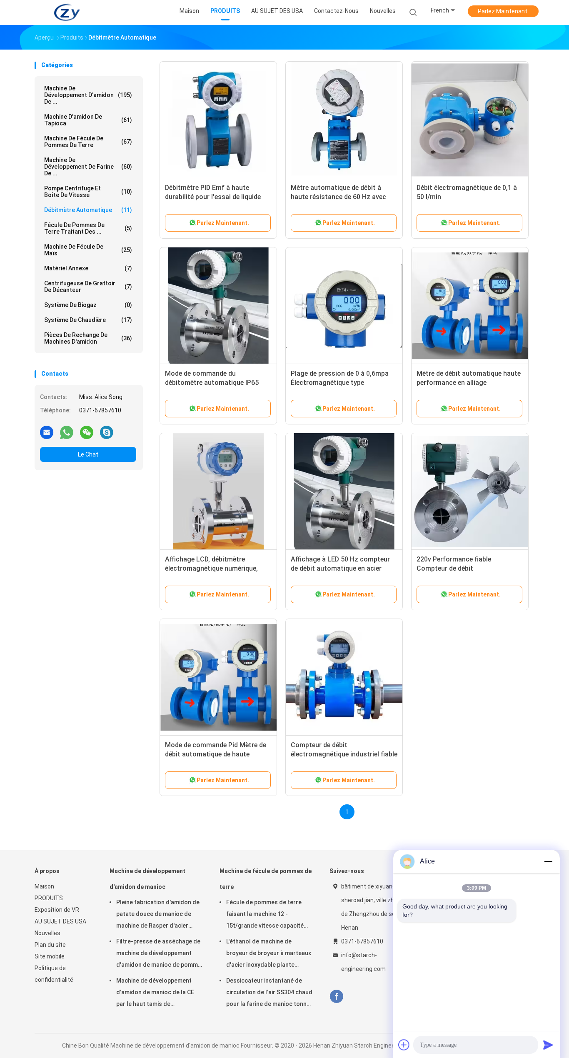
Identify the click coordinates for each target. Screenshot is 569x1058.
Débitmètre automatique (88, 210)
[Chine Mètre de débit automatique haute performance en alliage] (470, 305)
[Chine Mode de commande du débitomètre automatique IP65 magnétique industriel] (218, 305)
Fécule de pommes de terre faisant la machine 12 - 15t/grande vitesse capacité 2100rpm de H (265, 915)
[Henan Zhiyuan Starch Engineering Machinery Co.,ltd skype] (106, 432)
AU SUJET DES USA (60, 921)
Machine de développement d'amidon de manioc (147, 879)
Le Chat (88, 454)
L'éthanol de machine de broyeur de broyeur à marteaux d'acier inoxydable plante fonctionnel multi (268, 954)
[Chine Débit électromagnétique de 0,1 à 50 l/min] (470, 120)
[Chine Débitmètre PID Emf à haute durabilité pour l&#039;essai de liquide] (218, 120)
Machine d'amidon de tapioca (88, 120)
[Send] (548, 1045)
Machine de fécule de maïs (88, 250)
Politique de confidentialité (54, 974)
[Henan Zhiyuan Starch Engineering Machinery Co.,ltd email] (46, 432)
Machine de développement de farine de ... (88, 167)
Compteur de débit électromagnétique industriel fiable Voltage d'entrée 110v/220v (344, 754)
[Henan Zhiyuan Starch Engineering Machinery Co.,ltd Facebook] (336, 996)
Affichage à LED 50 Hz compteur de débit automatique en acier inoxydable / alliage (340, 568)
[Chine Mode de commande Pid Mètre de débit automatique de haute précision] (218, 677)
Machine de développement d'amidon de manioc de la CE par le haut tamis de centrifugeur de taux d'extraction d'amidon (155, 993)
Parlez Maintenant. (503, 11)
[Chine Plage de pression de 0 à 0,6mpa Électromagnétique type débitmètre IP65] (344, 305)
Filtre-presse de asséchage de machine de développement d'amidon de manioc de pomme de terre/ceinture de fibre (158, 954)
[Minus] (548, 861)
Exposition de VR (57, 909)
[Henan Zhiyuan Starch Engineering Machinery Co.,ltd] (67, 12)
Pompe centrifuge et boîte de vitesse (88, 191)
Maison (44, 886)
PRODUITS (49, 898)
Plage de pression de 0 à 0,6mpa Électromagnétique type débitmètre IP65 (340, 382)
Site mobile (50, 956)
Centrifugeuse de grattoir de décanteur (88, 286)
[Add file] (404, 1045)
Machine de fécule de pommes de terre (88, 141)
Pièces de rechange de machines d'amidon (88, 338)
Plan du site (50, 944)
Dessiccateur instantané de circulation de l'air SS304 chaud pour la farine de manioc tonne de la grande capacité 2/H (269, 993)
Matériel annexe (88, 268)
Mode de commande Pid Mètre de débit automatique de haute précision (215, 754)
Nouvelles (47, 933)
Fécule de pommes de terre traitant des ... (88, 228)
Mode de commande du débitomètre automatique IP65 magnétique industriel (212, 382)
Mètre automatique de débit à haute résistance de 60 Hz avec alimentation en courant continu (340, 197)
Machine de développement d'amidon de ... (88, 95)
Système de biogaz (88, 305)
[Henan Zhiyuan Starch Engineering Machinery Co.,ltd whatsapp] (66, 432)
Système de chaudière (88, 320)
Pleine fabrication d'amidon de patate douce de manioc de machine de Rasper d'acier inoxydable (158, 915)
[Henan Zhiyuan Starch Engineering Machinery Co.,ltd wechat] (86, 432)
